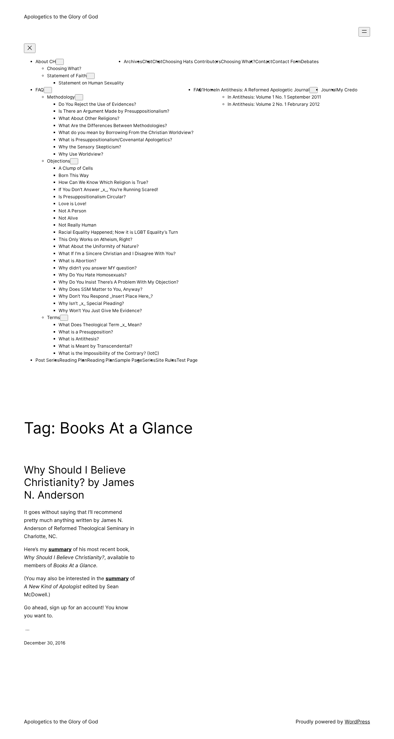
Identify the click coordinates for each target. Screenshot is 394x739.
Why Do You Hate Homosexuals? (93, 275)
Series (148, 360)
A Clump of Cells (76, 168)
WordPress (357, 722)
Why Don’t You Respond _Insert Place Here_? (106, 296)
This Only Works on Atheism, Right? (95, 239)
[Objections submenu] (74, 161)
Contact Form (286, 61)
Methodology (61, 97)
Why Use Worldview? (81, 154)
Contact (263, 61)
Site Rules (166, 360)
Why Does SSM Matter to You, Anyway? (100, 289)
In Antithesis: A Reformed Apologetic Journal (262, 90)
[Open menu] (364, 32)
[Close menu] (29, 48)
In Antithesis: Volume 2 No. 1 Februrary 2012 (274, 104)
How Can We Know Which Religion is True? (103, 182)
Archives (133, 61)
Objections (58, 161)
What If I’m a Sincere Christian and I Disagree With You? (117, 253)
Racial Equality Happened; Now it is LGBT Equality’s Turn (118, 232)
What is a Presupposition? (86, 332)
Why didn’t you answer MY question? (98, 268)
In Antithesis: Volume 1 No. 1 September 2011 (274, 97)
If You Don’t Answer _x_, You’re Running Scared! (108, 189)
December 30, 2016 (44, 643)
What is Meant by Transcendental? (95, 346)
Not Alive (68, 218)
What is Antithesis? (79, 339)
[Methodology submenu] (79, 97)
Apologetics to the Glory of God (61, 17)
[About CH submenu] (60, 62)
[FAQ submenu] (48, 90)
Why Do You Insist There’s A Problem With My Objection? (119, 282)
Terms (53, 317)
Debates (310, 61)
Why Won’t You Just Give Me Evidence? (100, 310)
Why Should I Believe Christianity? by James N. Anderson (79, 482)
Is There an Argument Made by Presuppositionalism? (114, 111)
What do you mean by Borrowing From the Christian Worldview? (126, 132)
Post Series (47, 360)
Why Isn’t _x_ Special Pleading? (91, 303)
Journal (329, 90)
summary (60, 549)
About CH (45, 61)
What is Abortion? (77, 260)
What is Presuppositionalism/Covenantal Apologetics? (115, 139)
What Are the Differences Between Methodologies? (113, 125)
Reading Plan (73, 360)
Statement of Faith (67, 75)
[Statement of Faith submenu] (91, 76)
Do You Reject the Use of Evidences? (97, 104)
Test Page (187, 360)
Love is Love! (72, 203)
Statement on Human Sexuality (91, 83)
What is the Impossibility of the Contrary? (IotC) (109, 353)
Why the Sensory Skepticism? (90, 147)
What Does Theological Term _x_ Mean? (100, 324)
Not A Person (72, 211)
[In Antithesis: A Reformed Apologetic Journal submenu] (313, 90)
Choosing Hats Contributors (191, 61)
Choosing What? (64, 68)
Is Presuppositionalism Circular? (92, 196)
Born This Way (74, 175)
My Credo (347, 90)
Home (210, 90)
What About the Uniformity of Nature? (99, 246)
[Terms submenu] (64, 318)
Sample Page (128, 360)
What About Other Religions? (89, 118)
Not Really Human (77, 225)
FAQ (39, 90)
